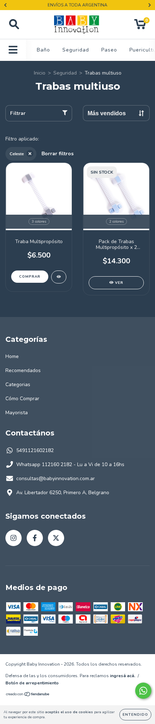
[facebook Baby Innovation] (35, 538)
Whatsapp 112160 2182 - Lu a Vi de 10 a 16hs (70, 464)
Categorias (17, 384)
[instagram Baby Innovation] (13, 538)
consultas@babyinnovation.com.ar (55, 478)
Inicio (39, 73)
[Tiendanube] (27, 695)
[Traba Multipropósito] (58, 277)
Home (12, 356)
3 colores (39, 221)
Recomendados (23, 370)
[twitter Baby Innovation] (56, 538)
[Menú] (13, 50)
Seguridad (75, 49)
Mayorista (16, 412)
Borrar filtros (57, 153)
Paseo (109, 49)
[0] (140, 26)
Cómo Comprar (22, 398)
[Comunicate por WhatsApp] (143, 691)
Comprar (29, 276)
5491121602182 (35, 450)
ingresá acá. (122, 676)
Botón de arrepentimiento (32, 683)
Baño (43, 49)
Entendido (135, 714)
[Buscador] (14, 24)
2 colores (116, 221)
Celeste (17, 154)
